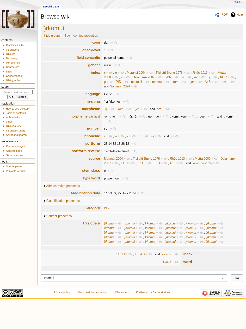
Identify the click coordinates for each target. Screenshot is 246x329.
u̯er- (192, 82)
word (187, 262)
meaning (93, 101)
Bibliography (13, 80)
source (94, 158)
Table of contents (16, 113)
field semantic (88, 57)
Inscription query (15, 130)
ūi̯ (209, 77)
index (95, 72)
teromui (157, 82)
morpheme (91, 109)
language (92, 94)
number (93, 128)
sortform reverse (86, 151)
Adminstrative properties (63, 186)
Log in (237, 1)
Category (92, 208)
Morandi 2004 (136, 72)
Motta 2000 (202, 158)
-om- (224, 82)
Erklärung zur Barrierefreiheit (153, 292)
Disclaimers (122, 292)
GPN (168, 77)
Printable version (15, 171)
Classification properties (63, 201)
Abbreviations (14, 117)
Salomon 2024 (120, 86)
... (226, 241)
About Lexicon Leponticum (92, 292)
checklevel (91, 50)
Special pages (14, 166)
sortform (92, 143)
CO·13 (120, 254)
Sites (9, 71)
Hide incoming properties (81, 35)
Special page (51, 6)
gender (94, 65)
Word (107, 208)
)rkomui (54, 28)
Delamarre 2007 (143, 77)
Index (9, 121)
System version (15, 155)
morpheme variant (84, 116)
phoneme (92, 136)
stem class (91, 170)
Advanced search (16, 134)
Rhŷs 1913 (200, 72)
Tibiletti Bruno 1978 (169, 72)
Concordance (14, 75)
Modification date (85, 193)
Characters (12, 67)
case (96, 42)
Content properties (59, 216)
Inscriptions (12, 49)
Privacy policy (62, 292)
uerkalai (136, 82)
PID (118, 82)
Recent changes (15, 146)
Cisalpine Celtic (15, 45)
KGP (223, 77)
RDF (224, 14)
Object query (13, 126)
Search (5, 86)
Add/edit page (14, 150)
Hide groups (52, 35)
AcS (208, 82)
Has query (91, 223)
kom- (175, 82)
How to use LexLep (17, 108)
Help (240, 14)
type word (91, 178)
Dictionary (12, 58)
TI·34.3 (140, 254)
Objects (10, 54)
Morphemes (13, 62)
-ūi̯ (195, 77)
